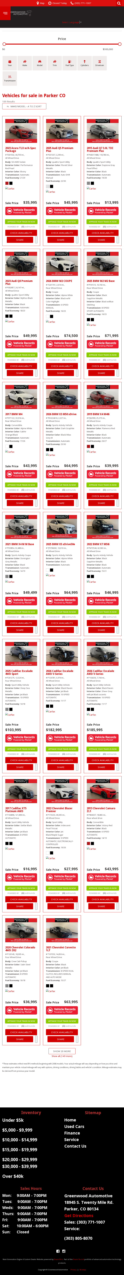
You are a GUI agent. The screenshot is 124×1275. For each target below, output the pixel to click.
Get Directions (78, 1215)
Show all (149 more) (62, 1056)
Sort (26, 106)
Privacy (74, 1269)
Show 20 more (62, 1051)
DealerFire (58, 1259)
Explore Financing (36, 239)
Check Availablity (21, 232)
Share (20, 239)
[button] (119, 3)
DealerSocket (78, 1259)
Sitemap (82, 1269)
